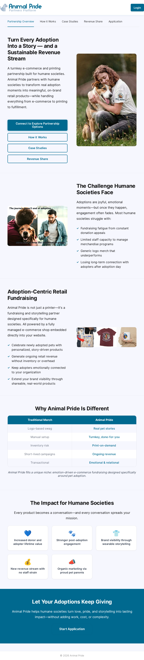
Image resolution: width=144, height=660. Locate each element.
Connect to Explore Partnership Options (37, 125)
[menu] (72, 21)
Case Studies (37, 148)
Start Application (72, 629)
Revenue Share (37, 159)
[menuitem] (20, 21)
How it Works (37, 137)
